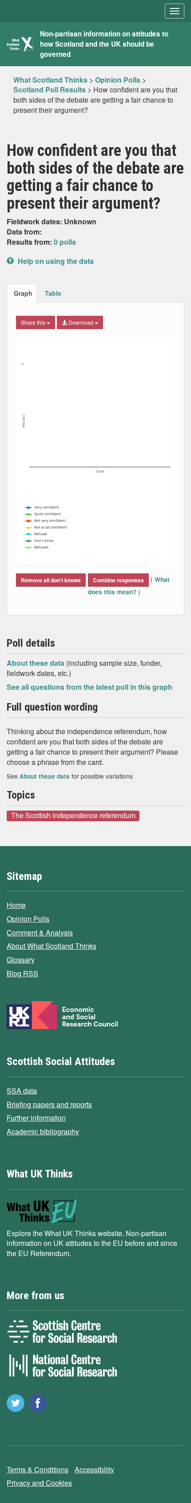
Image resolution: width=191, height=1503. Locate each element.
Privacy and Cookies (39, 1483)
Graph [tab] (23, 293)
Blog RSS (22, 973)
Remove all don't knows (51, 580)
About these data (36, 663)
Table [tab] (53, 293)
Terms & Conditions (37, 1469)
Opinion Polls (28, 919)
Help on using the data (55, 261)
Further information (36, 1118)
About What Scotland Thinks (51, 946)
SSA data (22, 1091)
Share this (34, 322)
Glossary (21, 959)
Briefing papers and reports (49, 1104)
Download (81, 322)
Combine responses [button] (118, 580)
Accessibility (94, 1469)
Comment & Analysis (40, 932)
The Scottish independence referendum (73, 815)
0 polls (65, 242)
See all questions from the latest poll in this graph (89, 687)
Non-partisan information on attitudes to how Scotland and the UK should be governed (104, 44)
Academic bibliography (43, 1131)
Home (16, 905)
